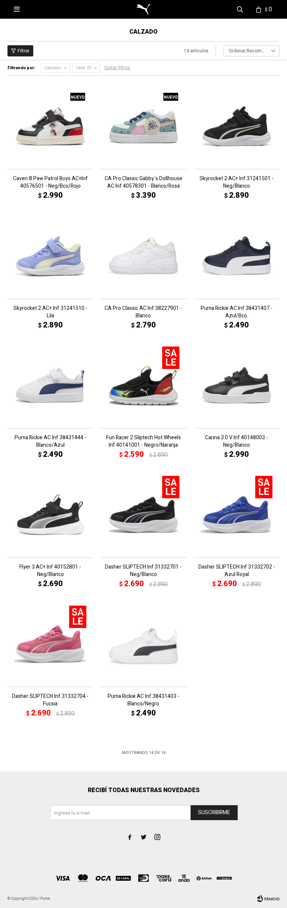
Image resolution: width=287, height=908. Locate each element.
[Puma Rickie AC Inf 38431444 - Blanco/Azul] (50, 385)
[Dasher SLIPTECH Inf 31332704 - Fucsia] (50, 644)
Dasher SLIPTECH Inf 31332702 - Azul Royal (236, 570)
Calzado (52, 68)
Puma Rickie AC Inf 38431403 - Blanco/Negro (143, 700)
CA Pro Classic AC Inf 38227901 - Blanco (143, 312)
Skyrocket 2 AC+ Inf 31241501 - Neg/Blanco (237, 182)
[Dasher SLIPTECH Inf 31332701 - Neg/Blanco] (143, 514)
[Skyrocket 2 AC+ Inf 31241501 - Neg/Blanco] (237, 126)
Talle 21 (83, 68)
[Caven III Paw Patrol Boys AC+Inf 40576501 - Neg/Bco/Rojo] (50, 126)
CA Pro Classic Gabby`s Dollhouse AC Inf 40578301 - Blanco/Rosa (143, 182)
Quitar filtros (117, 67)
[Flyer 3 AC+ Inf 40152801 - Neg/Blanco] (50, 514)
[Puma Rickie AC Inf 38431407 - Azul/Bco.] (237, 255)
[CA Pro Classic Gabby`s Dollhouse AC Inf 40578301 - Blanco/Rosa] (143, 126)
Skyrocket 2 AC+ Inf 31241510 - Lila (50, 312)
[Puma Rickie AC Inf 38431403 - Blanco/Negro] (143, 644)
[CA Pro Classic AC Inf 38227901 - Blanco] (143, 255)
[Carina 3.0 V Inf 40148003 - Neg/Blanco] (237, 385)
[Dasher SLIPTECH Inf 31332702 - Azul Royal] (237, 514)
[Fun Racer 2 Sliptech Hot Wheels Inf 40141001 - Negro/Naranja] (143, 385)
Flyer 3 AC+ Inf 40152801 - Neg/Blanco (50, 570)
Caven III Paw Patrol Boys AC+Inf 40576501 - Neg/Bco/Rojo (50, 182)
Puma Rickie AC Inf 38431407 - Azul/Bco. (236, 312)
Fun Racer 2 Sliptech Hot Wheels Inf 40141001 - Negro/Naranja (143, 441)
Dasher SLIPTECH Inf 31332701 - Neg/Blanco (143, 570)
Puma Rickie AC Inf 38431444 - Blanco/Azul (50, 441)
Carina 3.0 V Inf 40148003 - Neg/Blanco (236, 441)
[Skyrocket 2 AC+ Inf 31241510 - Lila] (50, 255)
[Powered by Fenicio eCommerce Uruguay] (268, 898)
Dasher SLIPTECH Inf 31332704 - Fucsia (50, 700)
